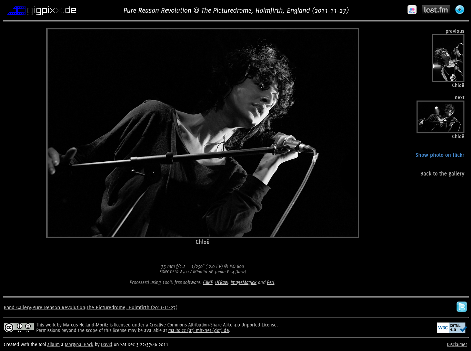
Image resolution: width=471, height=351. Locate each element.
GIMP (207, 282)
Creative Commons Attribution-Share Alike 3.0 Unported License (213, 325)
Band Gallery (17, 307)
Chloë (203, 241)
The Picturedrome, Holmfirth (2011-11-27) (132, 307)
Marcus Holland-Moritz (85, 325)
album (53, 344)
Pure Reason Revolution (58, 307)
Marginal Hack (79, 344)
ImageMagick (244, 282)
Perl (270, 282)
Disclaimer (457, 344)
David (106, 344)
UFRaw (221, 282)
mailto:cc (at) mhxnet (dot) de (198, 330)
